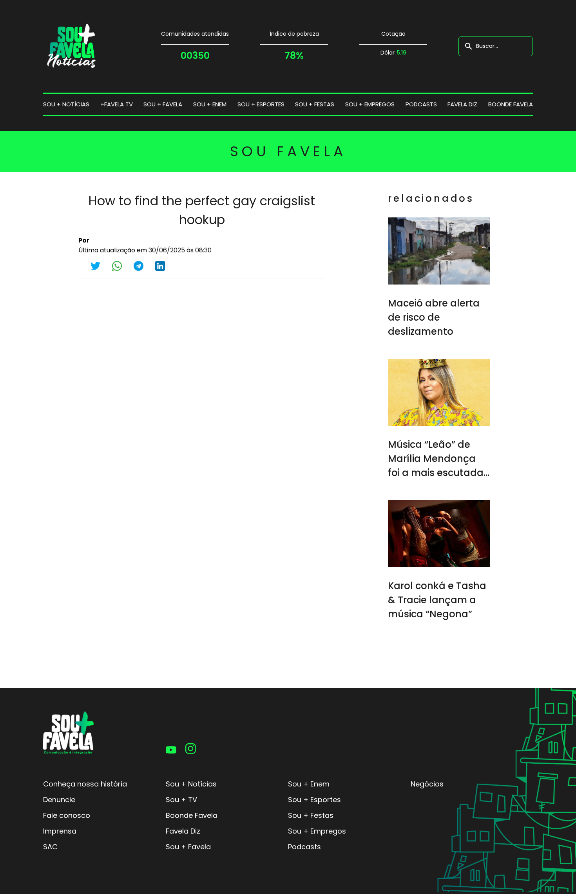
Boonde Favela (510, 104)
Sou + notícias (66, 104)
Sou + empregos (370, 104)
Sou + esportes (260, 104)
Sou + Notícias (191, 784)
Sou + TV (181, 800)
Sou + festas (314, 104)
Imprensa (59, 831)
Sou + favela (162, 104)
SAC (50, 847)
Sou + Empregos (317, 831)
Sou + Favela (188, 847)
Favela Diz (462, 104)
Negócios (427, 784)
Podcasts (421, 104)
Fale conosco (66, 815)
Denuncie (59, 800)
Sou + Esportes (314, 800)
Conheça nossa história (85, 784)
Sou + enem (209, 104)
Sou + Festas (310, 815)
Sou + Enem (309, 784)
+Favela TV (116, 104)
